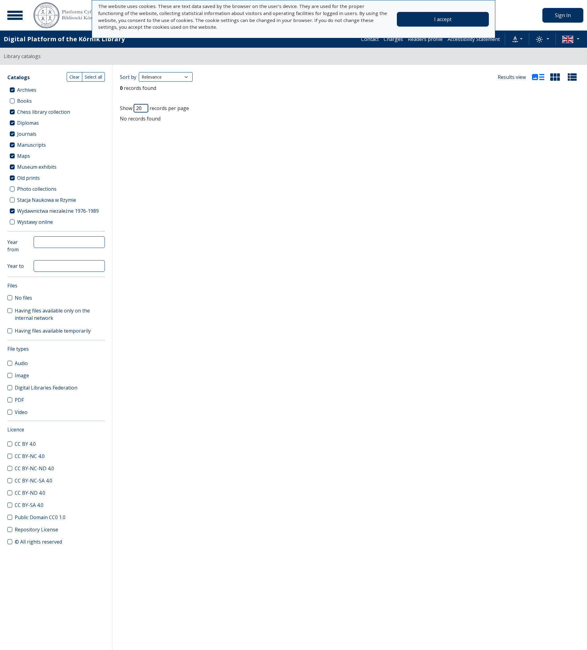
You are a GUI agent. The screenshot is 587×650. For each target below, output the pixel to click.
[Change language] (570, 39)
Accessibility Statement (474, 39)
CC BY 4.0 (25, 444)
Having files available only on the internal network (52, 314)
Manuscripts (31, 145)
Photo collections (37, 189)
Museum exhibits (37, 167)
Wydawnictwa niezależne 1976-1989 (58, 211)
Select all (93, 77)
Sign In (563, 15)
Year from (13, 246)
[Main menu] (15, 15)
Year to (15, 266)
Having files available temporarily (53, 330)
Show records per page (154, 108)
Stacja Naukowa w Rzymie (46, 200)
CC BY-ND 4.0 (30, 492)
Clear (74, 77)
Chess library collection (43, 112)
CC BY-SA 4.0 (29, 505)
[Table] (572, 77)
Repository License (36, 529)
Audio (21, 363)
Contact (370, 39)
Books (24, 101)
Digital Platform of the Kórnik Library (64, 39)
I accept (443, 19)
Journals (26, 134)
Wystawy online (35, 222)
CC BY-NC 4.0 (30, 456)
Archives (26, 90)
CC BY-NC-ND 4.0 (34, 468)
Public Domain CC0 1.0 (40, 517)
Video (21, 412)
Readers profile (425, 39)
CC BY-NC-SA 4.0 (33, 480)
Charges (393, 39)
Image (22, 375)
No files (23, 297)
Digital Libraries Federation (46, 387)
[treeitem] (56, 90)
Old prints (28, 178)
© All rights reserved (38, 541)
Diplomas (28, 123)
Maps (23, 156)
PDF (19, 400)
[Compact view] (555, 77)
